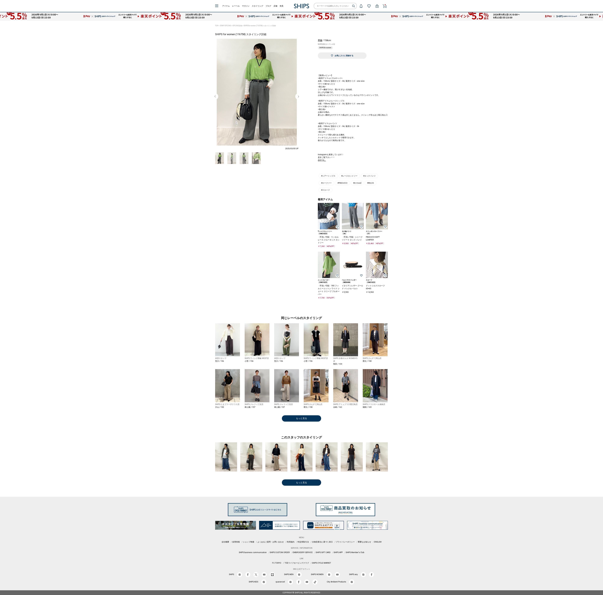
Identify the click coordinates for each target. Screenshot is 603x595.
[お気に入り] (369, 6)
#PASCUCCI (342, 183)
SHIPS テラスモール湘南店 (374, 404)
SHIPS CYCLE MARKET (321, 563)
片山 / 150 (219, 407)
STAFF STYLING (225, 26)
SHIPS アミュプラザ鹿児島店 (345, 404)
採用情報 (236, 542)
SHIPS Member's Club (355, 552)
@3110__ (322, 160)
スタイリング (257, 6)
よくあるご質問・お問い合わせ (270, 542)
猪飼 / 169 (367, 407)
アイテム (226, 6)
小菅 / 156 (249, 361)
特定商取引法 (303, 542)
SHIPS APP (338, 552)
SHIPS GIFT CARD (323, 552)
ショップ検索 (248, 542)
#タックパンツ (369, 176)
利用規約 (290, 542)
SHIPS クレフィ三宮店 (254, 404)
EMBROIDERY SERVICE (303, 552)
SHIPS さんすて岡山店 (372, 358)
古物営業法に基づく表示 (322, 542)
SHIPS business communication (253, 552)
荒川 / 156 (219, 361)
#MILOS (370, 183)
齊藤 (320, 40)
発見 (281, 6)
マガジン (246, 6)
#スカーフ (325, 190)
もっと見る (301, 418)
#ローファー (326, 183)
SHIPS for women (325, 48)
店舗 (275, 6)
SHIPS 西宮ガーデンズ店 (326, 44)
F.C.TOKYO (276, 563)
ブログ (268, 6)
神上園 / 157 (250, 407)
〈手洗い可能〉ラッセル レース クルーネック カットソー (329, 240)
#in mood (357, 183)
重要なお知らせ (364, 542)
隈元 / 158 (367, 361)
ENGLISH (378, 542)
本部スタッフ (220, 358)
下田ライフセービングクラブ (296, 563)
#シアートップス (328, 176)
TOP (216, 26)
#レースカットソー (349, 176)
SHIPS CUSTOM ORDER (280, 552)
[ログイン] (377, 6)
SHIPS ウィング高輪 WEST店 (257, 358)
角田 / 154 (337, 364)
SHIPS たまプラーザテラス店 (227, 404)
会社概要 (225, 542)
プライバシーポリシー (345, 542)
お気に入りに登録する (344, 56)
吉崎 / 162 (337, 407)
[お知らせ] (361, 6)
